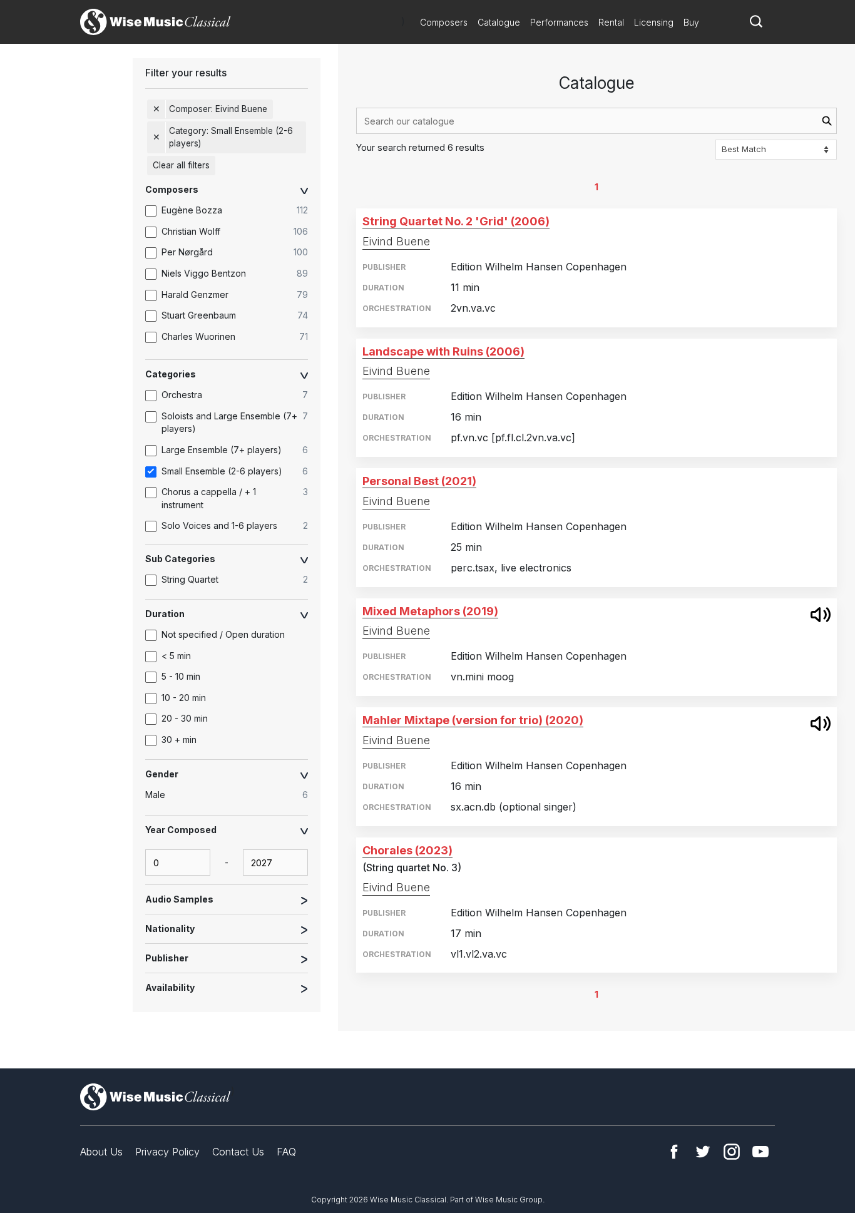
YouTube (760, 1152)
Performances (559, 22)
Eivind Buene (396, 241)
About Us (101, 1151)
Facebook (674, 1152)
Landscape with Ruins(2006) (443, 351)
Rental (611, 22)
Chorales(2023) (407, 850)
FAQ (286, 1151)
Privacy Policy (167, 1151)
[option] (232, 211)
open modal (821, 615)
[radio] (232, 795)
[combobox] (596, 121)
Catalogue (499, 22)
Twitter (703, 1152)
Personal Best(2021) (419, 481)
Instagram (732, 1152)
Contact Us (238, 1151)
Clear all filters (181, 165)
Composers (444, 22)
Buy (691, 22)
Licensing (653, 22)
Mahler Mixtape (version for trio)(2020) (472, 720)
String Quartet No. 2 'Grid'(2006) (456, 221)
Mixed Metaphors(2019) (430, 611)
